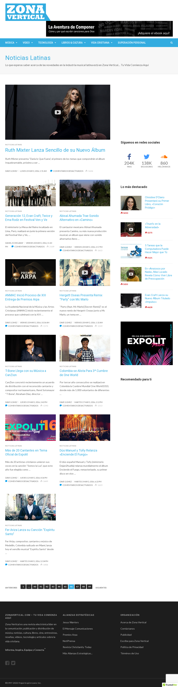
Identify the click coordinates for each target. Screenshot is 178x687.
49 (89, 586)
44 (59, 586)
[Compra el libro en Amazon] (109, 29)
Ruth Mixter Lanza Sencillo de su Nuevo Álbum (55, 150)
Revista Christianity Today (77, 647)
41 (41, 586)
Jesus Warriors (71, 622)
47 (77, 586)
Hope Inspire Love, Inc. (30, 683)
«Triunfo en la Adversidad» (152, 225)
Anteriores (11, 587)
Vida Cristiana (100, 42)
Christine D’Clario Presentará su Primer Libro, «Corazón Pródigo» (157, 202)
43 (53, 586)
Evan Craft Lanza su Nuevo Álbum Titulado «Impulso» (157, 298)
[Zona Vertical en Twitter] (14, 663)
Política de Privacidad (131, 647)
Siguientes (101, 587)
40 (35, 586)
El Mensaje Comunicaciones (78, 628)
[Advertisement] (147, 106)
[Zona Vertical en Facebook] (8, 663)
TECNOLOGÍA (45, 42)
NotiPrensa (69, 640)
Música (9, 42)
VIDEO (26, 42)
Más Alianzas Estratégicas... (77, 653)
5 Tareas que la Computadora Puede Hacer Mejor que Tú (157, 249)
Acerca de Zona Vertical (133, 622)
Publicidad (126, 634)
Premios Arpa (70, 634)
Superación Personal (132, 42)
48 (83, 586)
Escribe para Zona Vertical (134, 640)
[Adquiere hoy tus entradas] (147, 343)
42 (47, 586)
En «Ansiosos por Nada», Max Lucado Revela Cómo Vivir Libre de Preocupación (158, 273)
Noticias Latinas (13, 145)
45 (65, 586)
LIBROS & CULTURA (72, 42)
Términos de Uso (129, 653)
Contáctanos (127, 628)
